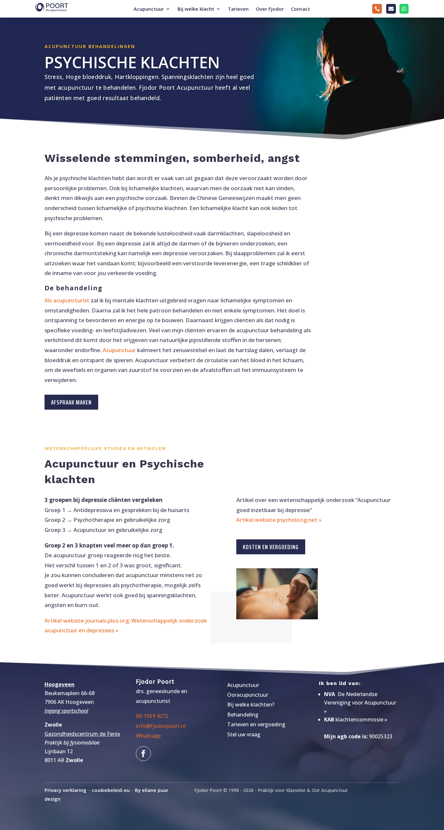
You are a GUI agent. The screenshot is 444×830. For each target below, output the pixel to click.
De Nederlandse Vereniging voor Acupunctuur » (360, 703)
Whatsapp (148, 735)
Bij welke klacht (195, 9)
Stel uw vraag (243, 734)
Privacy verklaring (65, 790)
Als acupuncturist (67, 300)
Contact (300, 9)
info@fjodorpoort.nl (161, 726)
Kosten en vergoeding (271, 547)
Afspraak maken (71, 402)
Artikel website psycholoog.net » (278, 519)
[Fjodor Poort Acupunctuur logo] (404, 16)
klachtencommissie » (361, 719)
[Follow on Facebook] (143, 753)
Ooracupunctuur (247, 694)
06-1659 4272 (152, 715)
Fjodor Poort (155, 681)
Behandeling (242, 714)
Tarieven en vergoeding (256, 724)
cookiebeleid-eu (111, 790)
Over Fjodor (270, 9)
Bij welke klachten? (250, 704)
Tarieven (238, 9)
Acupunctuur (149, 9)
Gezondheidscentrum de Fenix (82, 733)
